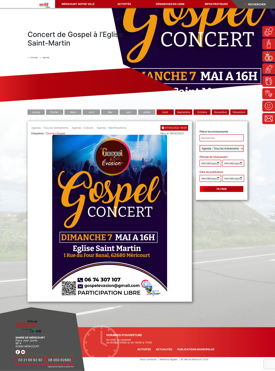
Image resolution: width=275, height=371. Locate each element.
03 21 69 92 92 (30, 360)
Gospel (60, 133)
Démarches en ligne (170, 4)
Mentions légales (169, 359)
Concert (51, 133)
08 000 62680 (59, 360)
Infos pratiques (216, 4)
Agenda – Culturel (82, 127)
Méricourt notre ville (78, 4)
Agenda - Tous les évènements (49, 127)
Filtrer (222, 189)
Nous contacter (148, 359)
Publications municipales (195, 349)
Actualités (164, 349)
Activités (124, 4)
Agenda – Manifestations (111, 127)
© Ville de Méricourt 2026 (194, 359)
